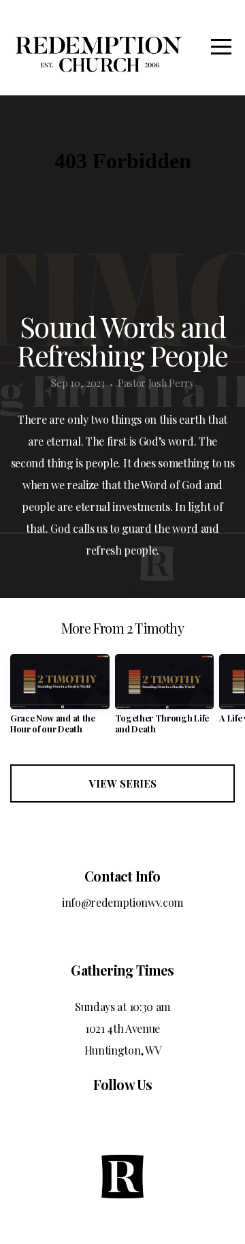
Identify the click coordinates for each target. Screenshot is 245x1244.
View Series (123, 783)
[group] (60, 699)
